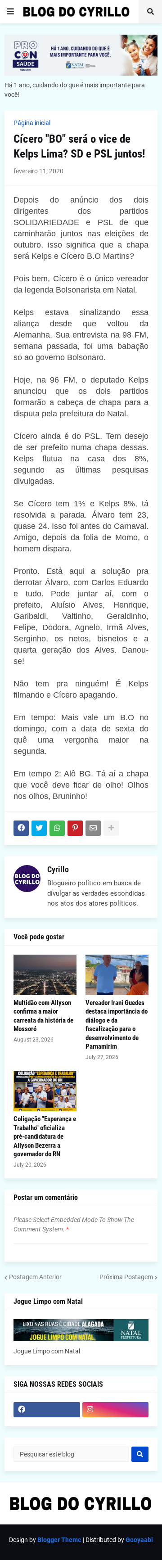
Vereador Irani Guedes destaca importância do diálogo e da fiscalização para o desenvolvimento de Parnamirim (117, 1025)
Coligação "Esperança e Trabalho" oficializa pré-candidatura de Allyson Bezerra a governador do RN (45, 1136)
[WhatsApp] (57, 828)
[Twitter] (39, 828)
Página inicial (32, 123)
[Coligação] (45, 1091)
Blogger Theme (59, 1539)
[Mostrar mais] (111, 828)
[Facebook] (21, 828)
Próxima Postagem (126, 1276)
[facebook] (47, 1409)
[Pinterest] (75, 828)
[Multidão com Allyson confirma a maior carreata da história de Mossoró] (45, 975)
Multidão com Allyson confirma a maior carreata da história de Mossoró (43, 1016)
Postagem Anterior (35, 1276)
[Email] (93, 828)
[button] (10, 11)
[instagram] (115, 1409)
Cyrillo (58, 869)
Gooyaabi (139, 1539)
